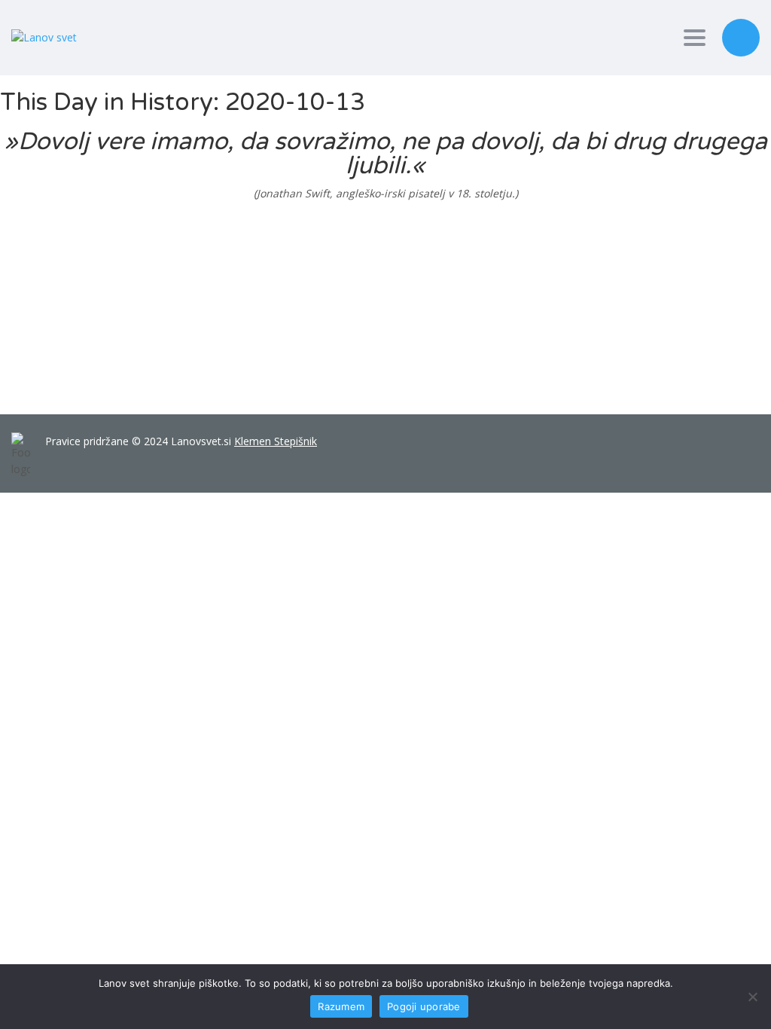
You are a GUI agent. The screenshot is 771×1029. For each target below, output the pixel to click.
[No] (752, 996)
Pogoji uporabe (424, 1006)
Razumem (341, 1006)
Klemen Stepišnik (275, 441)
